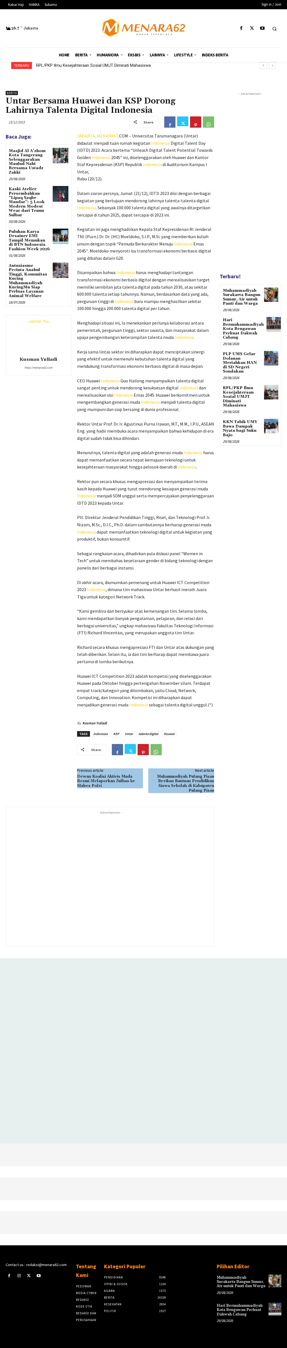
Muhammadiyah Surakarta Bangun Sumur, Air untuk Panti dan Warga (241, 297)
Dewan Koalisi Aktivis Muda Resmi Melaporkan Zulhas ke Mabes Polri (106, 781)
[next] (272, 65)
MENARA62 (107, 136)
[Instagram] (18, 1275)
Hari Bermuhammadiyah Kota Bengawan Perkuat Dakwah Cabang (243, 329)
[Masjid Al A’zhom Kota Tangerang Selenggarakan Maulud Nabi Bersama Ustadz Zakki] (60, 155)
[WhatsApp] (208, 122)
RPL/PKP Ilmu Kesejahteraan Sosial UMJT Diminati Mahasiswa (93, 65)
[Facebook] (241, 28)
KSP (116, 734)
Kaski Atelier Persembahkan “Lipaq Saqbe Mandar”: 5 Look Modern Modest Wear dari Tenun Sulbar (27, 202)
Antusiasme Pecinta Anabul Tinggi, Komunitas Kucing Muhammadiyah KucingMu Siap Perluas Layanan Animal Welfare (28, 280)
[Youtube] (262, 28)
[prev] (263, 65)
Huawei (169, 734)
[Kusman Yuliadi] (38, 335)
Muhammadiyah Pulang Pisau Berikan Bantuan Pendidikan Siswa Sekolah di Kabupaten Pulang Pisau (185, 783)
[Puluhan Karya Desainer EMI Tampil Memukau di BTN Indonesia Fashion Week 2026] (60, 236)
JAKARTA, (87, 136)
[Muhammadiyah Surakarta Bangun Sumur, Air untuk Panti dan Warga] (271, 295)
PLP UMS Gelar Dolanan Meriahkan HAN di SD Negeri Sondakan (240, 363)
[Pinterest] (195, 122)
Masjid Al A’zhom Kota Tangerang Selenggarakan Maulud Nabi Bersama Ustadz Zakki (27, 161)
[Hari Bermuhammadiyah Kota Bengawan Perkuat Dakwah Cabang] (274, 324)
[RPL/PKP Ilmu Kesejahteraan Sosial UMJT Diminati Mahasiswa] (271, 392)
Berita (12, 93)
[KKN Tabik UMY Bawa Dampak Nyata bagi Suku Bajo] (271, 426)
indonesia (100, 734)
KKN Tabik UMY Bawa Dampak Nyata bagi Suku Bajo (240, 428)
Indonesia (160, 143)
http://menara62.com (38, 367)
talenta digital (148, 734)
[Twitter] (252, 28)
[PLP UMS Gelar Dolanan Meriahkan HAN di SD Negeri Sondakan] (271, 358)
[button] (274, 29)
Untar (129, 734)
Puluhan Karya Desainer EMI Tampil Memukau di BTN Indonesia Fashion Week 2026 (29, 240)
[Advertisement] (110, 878)
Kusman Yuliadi (38, 359)
